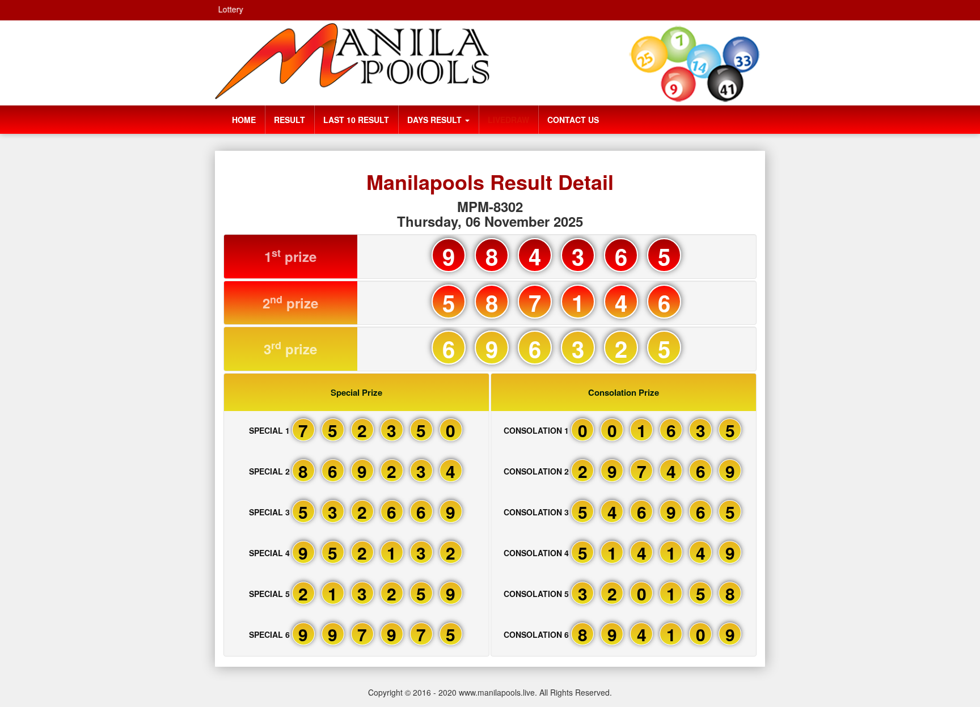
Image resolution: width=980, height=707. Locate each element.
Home (244, 119)
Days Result (435, 119)
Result (289, 119)
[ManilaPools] (352, 61)
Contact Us (573, 119)
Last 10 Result (356, 119)
